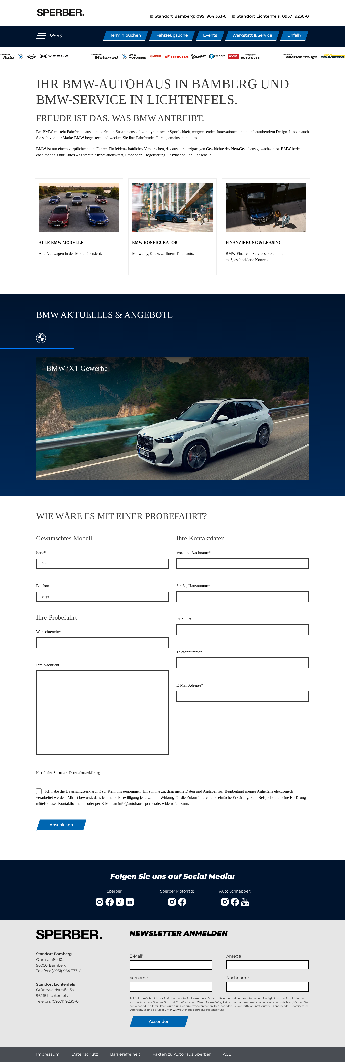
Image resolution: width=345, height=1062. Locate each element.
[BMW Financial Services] (266, 226)
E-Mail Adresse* (189, 685)
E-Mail (136, 956)
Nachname (237, 977)
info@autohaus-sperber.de (271, 1006)
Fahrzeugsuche (172, 35)
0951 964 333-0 (211, 16)
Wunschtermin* (48, 632)
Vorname (139, 977)
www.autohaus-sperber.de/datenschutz (198, 1009)
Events (210, 35)
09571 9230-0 (295, 16)
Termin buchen (125, 35)
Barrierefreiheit (125, 1054)
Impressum (48, 1054)
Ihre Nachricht (47, 665)
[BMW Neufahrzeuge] (79, 226)
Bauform (43, 586)
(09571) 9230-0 (65, 1001)
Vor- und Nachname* (193, 552)
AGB (227, 1054)
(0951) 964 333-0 (66, 970)
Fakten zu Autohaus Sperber (182, 1054)
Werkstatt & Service (252, 35)
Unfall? (294, 35)
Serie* (41, 552)
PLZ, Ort (183, 619)
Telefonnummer (189, 652)
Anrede (233, 956)
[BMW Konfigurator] (172, 226)
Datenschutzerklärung (84, 773)
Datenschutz (85, 1054)
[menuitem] (48, 1054)
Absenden (159, 1021)
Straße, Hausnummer (193, 586)
